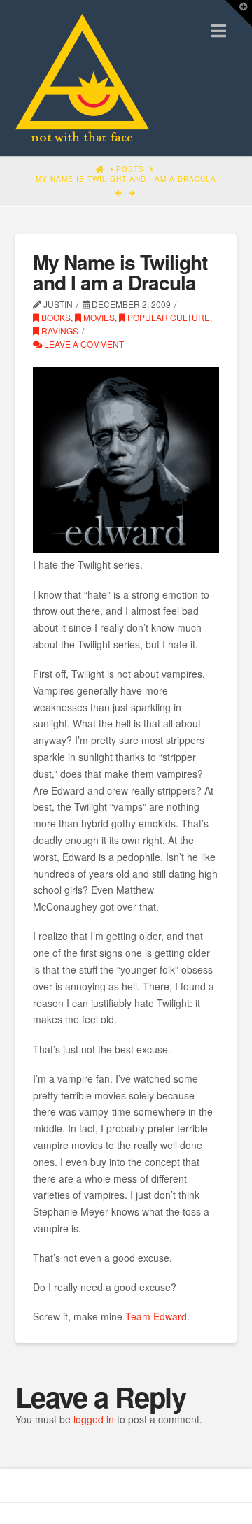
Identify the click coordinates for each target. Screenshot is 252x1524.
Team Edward (156, 1316)
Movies (98, 317)
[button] (219, 30)
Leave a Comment (83, 344)
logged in (94, 1419)
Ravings (58, 330)
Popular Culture (167, 317)
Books (55, 317)
